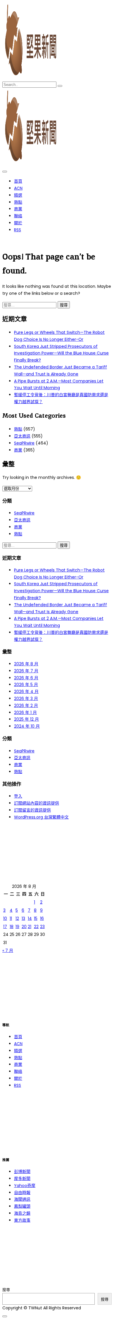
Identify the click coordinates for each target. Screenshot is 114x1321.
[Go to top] (4, 1316)
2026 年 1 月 (25, 712)
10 (5, 918)
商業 (18, 209)
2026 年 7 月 (26, 671)
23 (42, 927)
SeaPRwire (24, 443)
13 (23, 918)
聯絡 (18, 216)
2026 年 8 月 (26, 664)
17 (5, 927)
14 (30, 918)
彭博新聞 (22, 1171)
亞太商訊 (22, 436)
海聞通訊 (22, 1199)
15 (35, 918)
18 (11, 927)
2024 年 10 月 (27, 726)
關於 (18, 223)
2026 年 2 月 (26, 705)
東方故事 (22, 1220)
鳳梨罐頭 (22, 1206)
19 (17, 927)
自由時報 (22, 1192)
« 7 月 (7, 950)
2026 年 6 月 (26, 678)
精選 (18, 195)
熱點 (18, 202)
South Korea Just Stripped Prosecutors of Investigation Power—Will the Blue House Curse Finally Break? (61, 353)
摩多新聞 (22, 1178)
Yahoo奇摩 (24, 1185)
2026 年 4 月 (26, 691)
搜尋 (6, 1289)
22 (36, 927)
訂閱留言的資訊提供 (32, 810)
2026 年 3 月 (26, 698)
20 (24, 927)
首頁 (18, 181)
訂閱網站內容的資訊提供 (36, 803)
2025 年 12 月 (26, 719)
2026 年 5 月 (26, 684)
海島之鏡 (22, 1213)
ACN (18, 188)
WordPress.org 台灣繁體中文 (41, 817)
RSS (17, 230)
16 (42, 918)
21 (29, 927)
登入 (18, 796)
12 (17, 918)
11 (11, 918)
